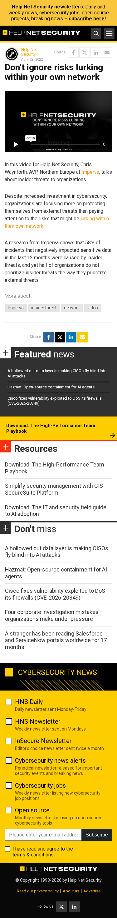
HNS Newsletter (38, 721)
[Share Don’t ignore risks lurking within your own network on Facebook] (73, 52)
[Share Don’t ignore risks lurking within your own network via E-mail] (107, 52)
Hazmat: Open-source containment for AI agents (51, 387)
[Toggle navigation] (109, 33)
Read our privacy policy (38, 891)
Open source (32, 810)
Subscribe (96, 834)
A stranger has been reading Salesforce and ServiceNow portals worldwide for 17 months (56, 640)
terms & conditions (33, 855)
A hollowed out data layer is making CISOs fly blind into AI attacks (56, 551)
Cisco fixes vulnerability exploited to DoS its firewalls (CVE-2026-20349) (55, 594)
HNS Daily (29, 702)
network (72, 307)
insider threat (43, 307)
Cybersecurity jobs (40, 785)
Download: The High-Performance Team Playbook (50, 428)
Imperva (90, 172)
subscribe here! (87, 19)
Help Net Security (29, 52)
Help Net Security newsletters (47, 7)
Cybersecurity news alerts (50, 760)
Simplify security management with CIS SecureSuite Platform (54, 489)
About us (71, 891)
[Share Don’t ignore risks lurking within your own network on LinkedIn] (95, 52)
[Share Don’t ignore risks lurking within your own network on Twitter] (84, 52)
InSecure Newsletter (43, 741)
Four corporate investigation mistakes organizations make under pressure (52, 615)
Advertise (91, 891)
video (92, 307)
